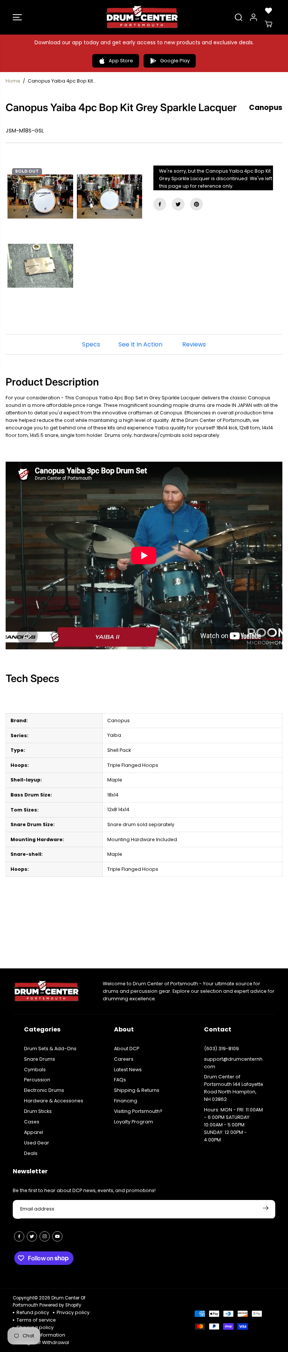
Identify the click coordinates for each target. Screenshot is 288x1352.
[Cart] (268, 24)
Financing (125, 1101)
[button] (17, 17)
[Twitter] (178, 204)
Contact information (40, 1335)
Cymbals (35, 1069)
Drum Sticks (38, 1111)
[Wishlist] (268, 10)
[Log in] (253, 17)
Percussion (37, 1079)
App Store (121, 60)
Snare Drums (39, 1059)
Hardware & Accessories (53, 1101)
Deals (31, 1153)
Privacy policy (73, 1312)
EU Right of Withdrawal (42, 1342)
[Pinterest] (196, 204)
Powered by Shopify (60, 1305)
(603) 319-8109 (221, 1048)
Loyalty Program (133, 1122)
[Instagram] (44, 1236)
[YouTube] (57, 1236)
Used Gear (36, 1143)
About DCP (126, 1048)
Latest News (128, 1069)
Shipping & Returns (136, 1090)
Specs (91, 344)
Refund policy (32, 1312)
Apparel (33, 1132)
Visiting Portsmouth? (138, 1111)
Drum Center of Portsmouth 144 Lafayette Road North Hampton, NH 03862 (233, 1087)
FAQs (120, 1079)
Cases (31, 1122)
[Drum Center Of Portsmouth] (142, 17)
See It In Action (140, 344)
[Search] (238, 17)
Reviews (194, 344)
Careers (124, 1059)
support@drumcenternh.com (234, 1063)
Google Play (175, 60)
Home (13, 81)
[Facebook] (159, 204)
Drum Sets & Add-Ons (50, 1048)
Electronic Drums (44, 1090)
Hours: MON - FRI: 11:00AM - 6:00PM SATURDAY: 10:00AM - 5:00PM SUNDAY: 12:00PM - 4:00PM (233, 1125)
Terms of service (36, 1320)
